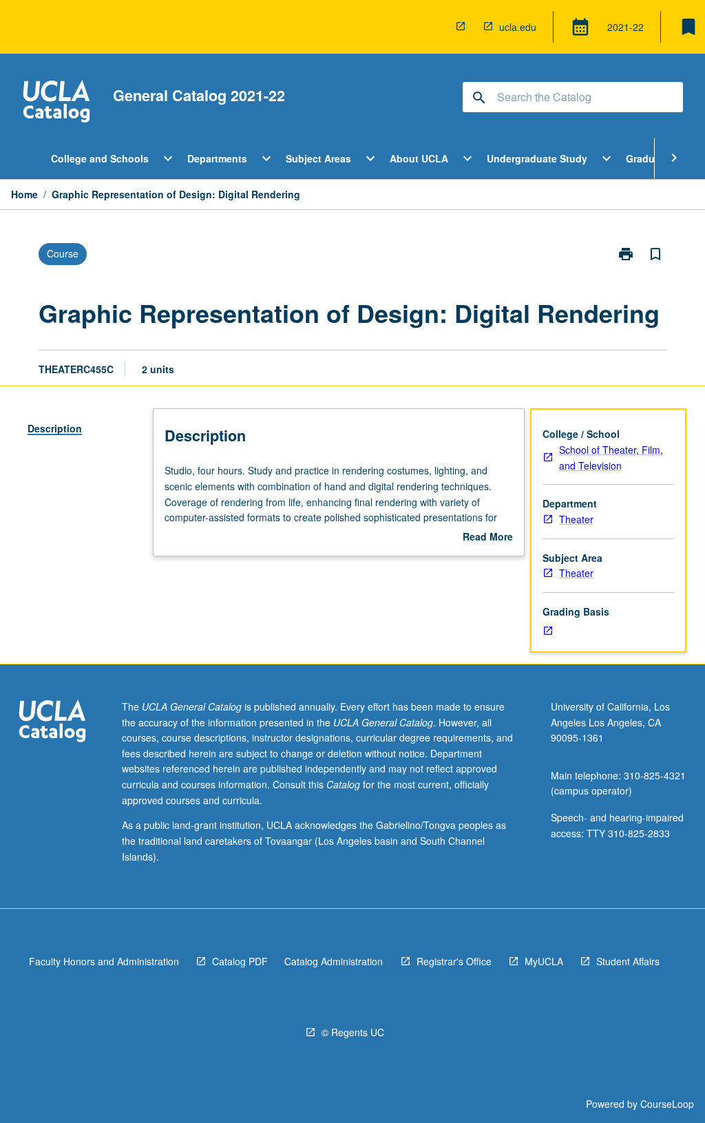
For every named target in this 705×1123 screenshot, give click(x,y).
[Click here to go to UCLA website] (52, 722)
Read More (488, 537)
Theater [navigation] (576, 519)
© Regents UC (353, 1032)
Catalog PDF (240, 961)
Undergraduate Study (537, 158)
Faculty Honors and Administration (104, 961)
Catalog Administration (333, 961)
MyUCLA (544, 961)
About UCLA (419, 158)
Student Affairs (628, 961)
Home (24, 194)
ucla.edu (517, 27)
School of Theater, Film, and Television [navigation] (611, 457)
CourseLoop (667, 1104)
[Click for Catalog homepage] (56, 103)
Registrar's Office (454, 961)
